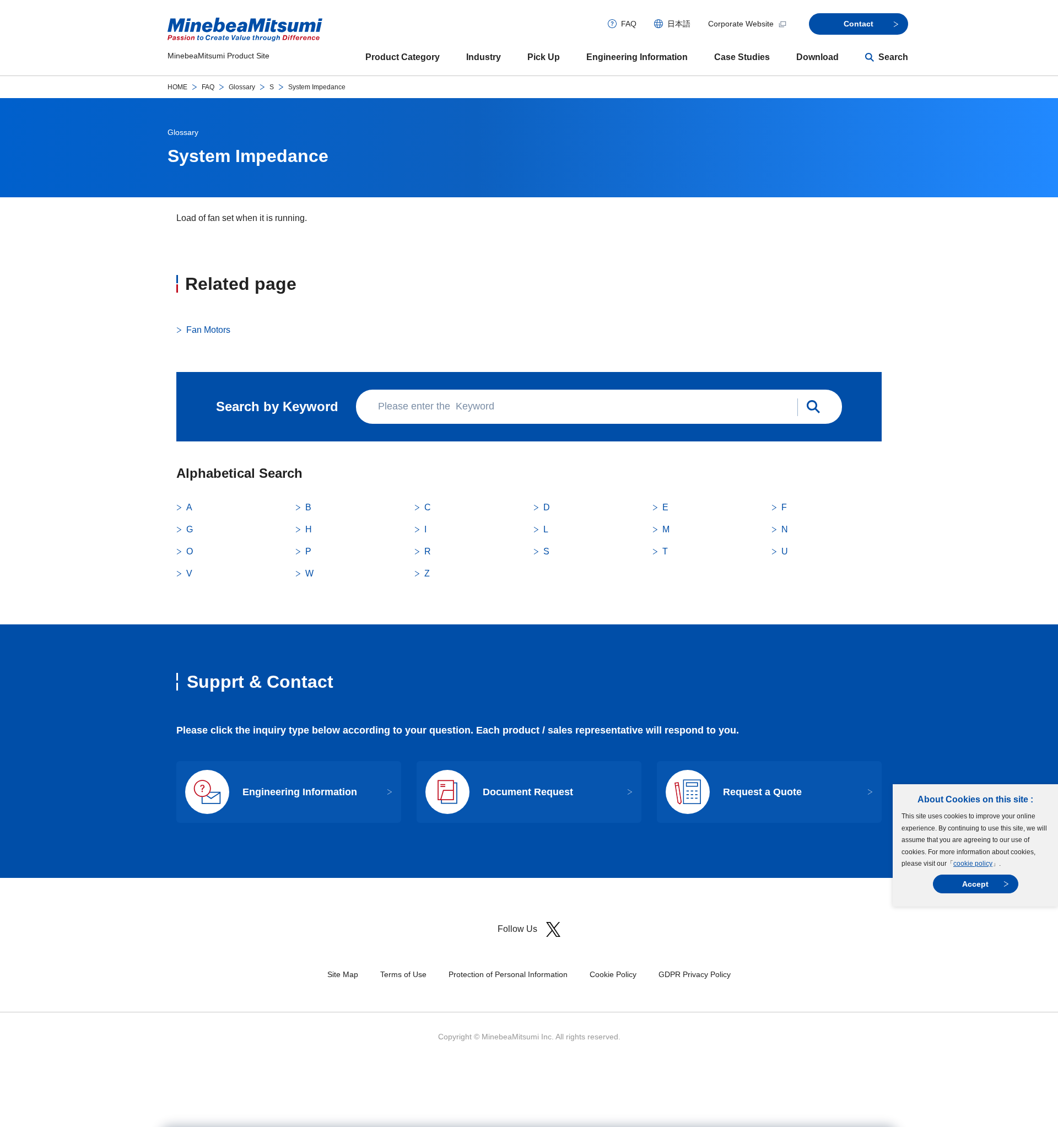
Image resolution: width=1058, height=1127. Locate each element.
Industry (483, 57)
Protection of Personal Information (508, 974)
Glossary (242, 87)
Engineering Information (637, 57)
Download (817, 57)
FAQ (628, 23)
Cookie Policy (613, 974)
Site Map (342, 974)
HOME (177, 87)
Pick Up (543, 57)
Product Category (402, 57)
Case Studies (742, 57)
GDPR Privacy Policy (694, 974)
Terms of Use (403, 974)
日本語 (678, 23)
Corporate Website (741, 23)
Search (893, 57)
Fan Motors (208, 330)
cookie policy (972, 863)
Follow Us (517, 929)
